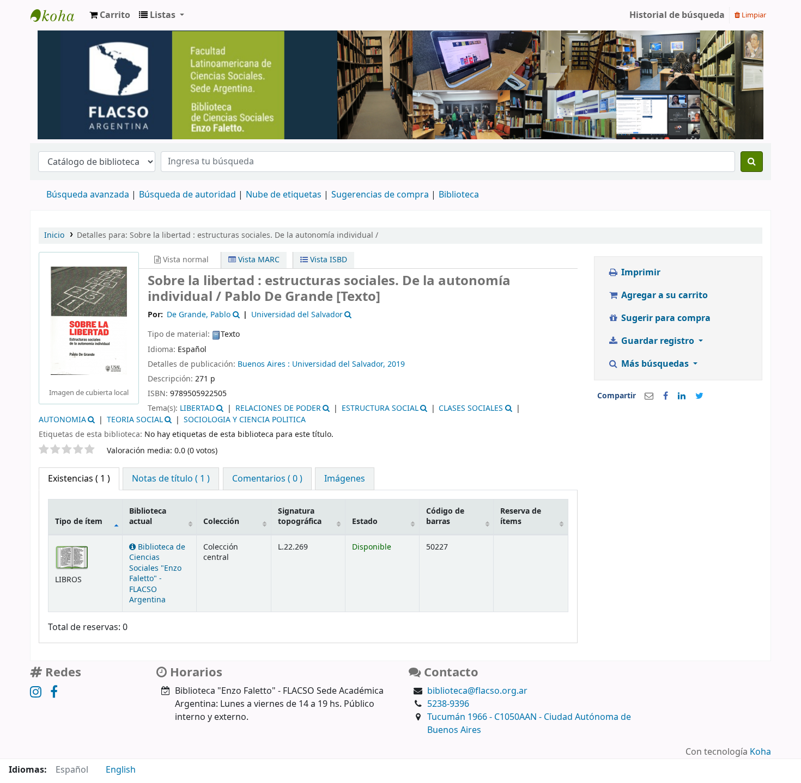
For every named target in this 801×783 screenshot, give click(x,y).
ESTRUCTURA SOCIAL (380, 408)
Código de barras (445, 516)
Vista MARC (258, 260)
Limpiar (753, 15)
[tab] (171, 478)
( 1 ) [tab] (79, 478)
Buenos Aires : (265, 364)
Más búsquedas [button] (655, 364)
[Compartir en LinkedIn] (681, 396)
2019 (396, 364)
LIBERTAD (197, 408)
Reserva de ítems (520, 516)
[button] (110, 15)
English (121, 769)
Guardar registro (657, 341)
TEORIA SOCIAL (135, 420)
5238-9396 (448, 704)
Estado (365, 521)
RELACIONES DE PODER (278, 408)
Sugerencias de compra (380, 194)
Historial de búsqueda (677, 15)
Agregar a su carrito (663, 295)
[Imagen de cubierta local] (89, 320)
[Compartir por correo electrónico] (649, 396)
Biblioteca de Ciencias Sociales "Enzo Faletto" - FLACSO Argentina (157, 573)
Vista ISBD (327, 260)
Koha (760, 752)
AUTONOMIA (62, 420)
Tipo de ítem (78, 521)
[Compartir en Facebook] (665, 396)
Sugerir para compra (665, 318)
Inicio (54, 235)
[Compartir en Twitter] (699, 396)
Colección (221, 521)
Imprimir (639, 272)
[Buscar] (752, 161)
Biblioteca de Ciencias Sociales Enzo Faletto (58, 15)
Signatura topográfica (299, 516)
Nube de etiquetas (283, 194)
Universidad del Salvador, (339, 364)
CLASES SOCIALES (471, 408)
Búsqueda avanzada (87, 194)
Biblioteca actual (147, 516)
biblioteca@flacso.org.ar (477, 691)
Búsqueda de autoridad (187, 194)
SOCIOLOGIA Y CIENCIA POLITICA (245, 420)
